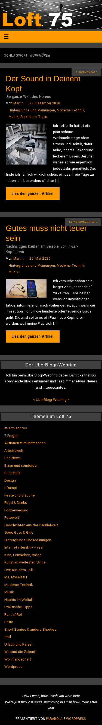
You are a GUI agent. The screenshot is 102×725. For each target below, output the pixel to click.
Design (10, 480)
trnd (7, 636)
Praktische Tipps (33, 117)
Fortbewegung (16, 510)
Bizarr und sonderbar (21, 465)
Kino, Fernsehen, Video (23, 555)
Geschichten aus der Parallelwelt (31, 525)
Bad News (12, 458)
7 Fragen (11, 435)
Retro (8, 622)
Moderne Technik (70, 110)
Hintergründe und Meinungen (32, 110)
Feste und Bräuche (19, 495)
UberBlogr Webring (51, 399)
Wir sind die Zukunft (20, 651)
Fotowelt (11, 517)
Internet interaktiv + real (23, 547)
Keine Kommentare (83, 222)
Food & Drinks (15, 502)
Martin (18, 103)
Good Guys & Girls (18, 532)
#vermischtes (15, 428)
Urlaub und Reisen (18, 644)
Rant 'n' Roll (13, 614)
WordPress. (76, 719)
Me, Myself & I (15, 577)
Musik (13, 117)
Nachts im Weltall (18, 599)
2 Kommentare (86, 72)
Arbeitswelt (13, 450)
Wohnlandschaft (17, 659)
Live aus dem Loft (18, 570)
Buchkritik (12, 473)
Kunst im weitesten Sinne (25, 562)
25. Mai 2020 (39, 258)
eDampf (10, 487)
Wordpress (13, 666)
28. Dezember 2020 (44, 103)
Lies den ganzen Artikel (33, 193)
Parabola (54, 719)
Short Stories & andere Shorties (30, 629)
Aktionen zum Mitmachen (25, 443)
